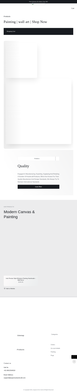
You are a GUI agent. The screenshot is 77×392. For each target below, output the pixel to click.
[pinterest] (41, 387)
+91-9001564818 (9, 370)
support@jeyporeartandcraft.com (14, 378)
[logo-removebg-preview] (38, 3)
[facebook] (38, 387)
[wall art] (21, 250)
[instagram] (35, 387)
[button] (9, 288)
